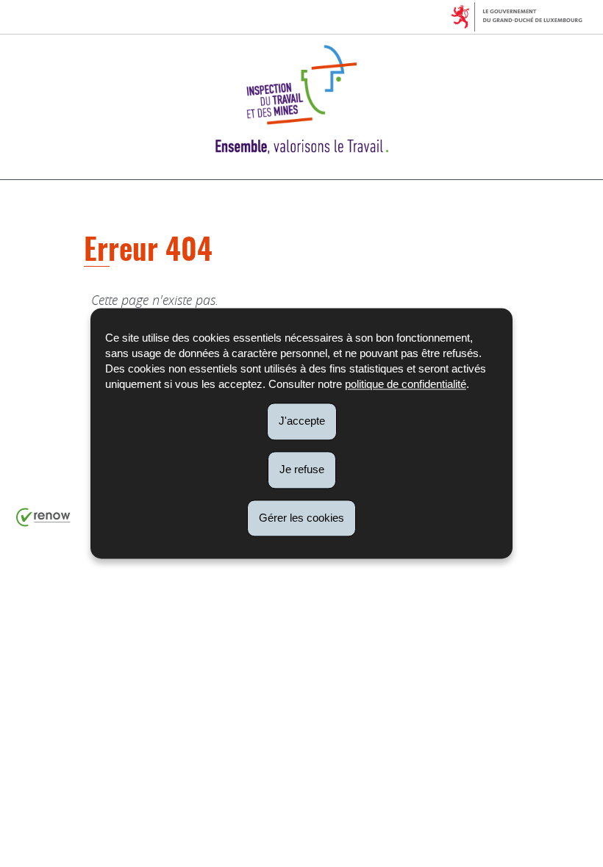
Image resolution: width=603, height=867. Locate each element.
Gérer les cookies (301, 517)
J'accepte (302, 420)
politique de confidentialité (405, 384)
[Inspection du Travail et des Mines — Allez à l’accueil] (301, 99)
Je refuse (301, 469)
